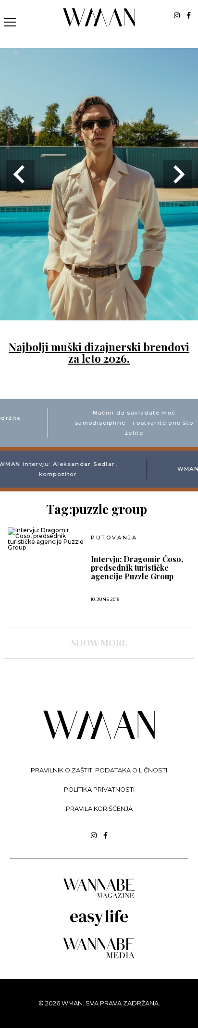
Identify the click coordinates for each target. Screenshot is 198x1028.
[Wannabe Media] (99, 956)
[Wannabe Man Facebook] (188, 15)
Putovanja (114, 537)
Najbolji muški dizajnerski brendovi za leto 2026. (99, 353)
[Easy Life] (99, 924)
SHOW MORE (99, 643)
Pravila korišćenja (99, 808)
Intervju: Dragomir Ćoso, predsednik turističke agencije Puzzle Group (137, 568)
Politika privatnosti (99, 789)
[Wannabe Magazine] (99, 897)
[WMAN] (99, 24)
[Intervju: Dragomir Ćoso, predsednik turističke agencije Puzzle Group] (46, 539)
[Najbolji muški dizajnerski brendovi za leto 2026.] (99, 314)
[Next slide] (177, 174)
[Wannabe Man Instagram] (177, 15)
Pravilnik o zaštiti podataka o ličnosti (99, 770)
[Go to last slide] (20, 174)
